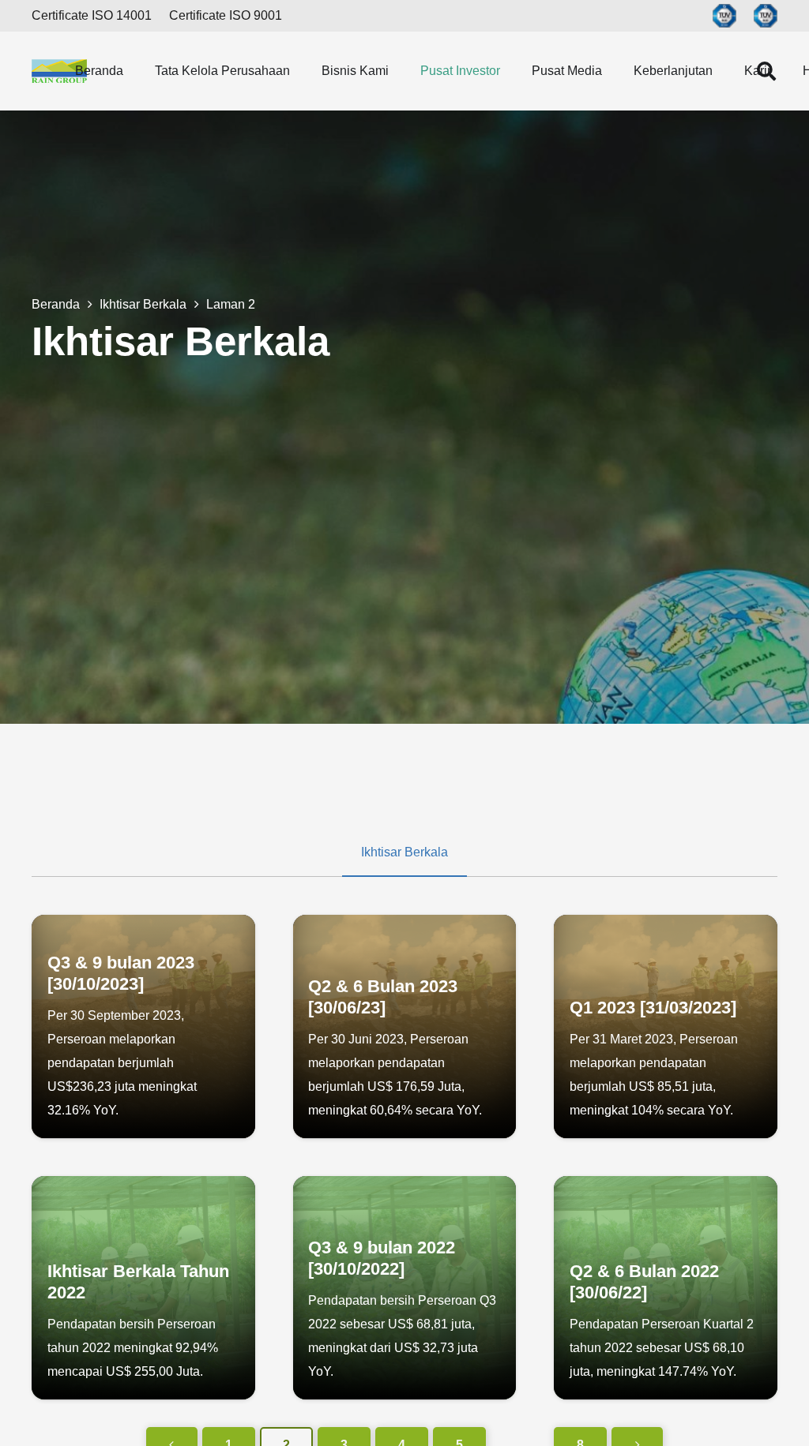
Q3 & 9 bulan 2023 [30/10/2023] (120, 973)
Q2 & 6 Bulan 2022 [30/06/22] (644, 1281)
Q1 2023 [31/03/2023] (653, 1007)
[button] (135, 70)
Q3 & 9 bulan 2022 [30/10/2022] (381, 1258)
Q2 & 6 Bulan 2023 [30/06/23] (382, 996)
